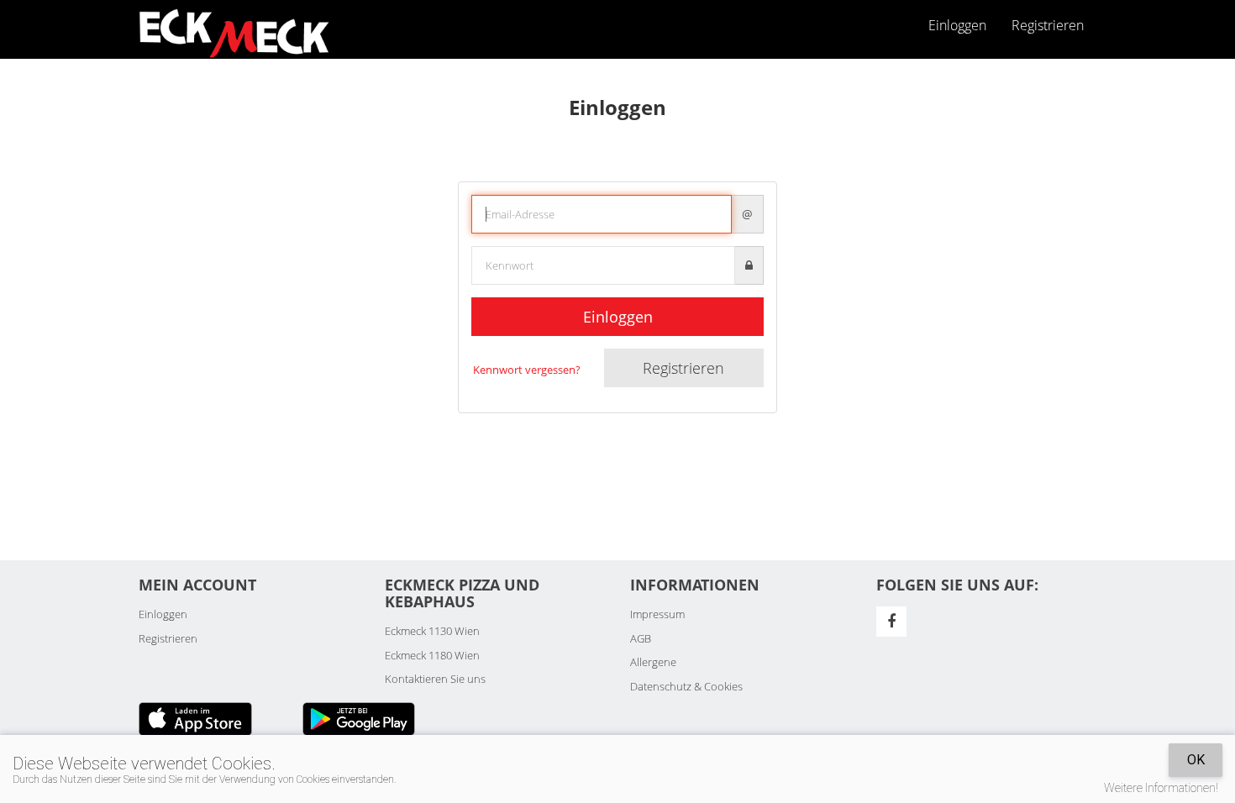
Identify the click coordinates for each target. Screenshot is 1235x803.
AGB (640, 638)
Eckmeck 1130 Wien (432, 630)
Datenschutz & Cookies (686, 686)
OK (1196, 760)
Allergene (653, 661)
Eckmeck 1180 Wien (432, 655)
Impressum (657, 614)
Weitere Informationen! (1161, 788)
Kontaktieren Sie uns (435, 678)
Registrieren (1048, 25)
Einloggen (618, 317)
